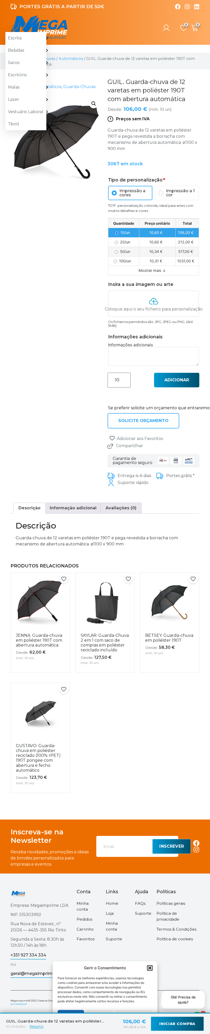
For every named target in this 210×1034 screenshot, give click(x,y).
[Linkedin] (197, 6)
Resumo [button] (37, 1026)
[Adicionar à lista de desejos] (112, 438)
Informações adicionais (130, 345)
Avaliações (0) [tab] (121, 507)
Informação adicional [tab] (73, 507)
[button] (149, 968)
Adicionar (176, 380)
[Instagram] (187, 6)
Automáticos (71, 58)
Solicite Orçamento (143, 420)
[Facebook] (178, 6)
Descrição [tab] (29, 507)
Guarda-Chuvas (79, 86)
